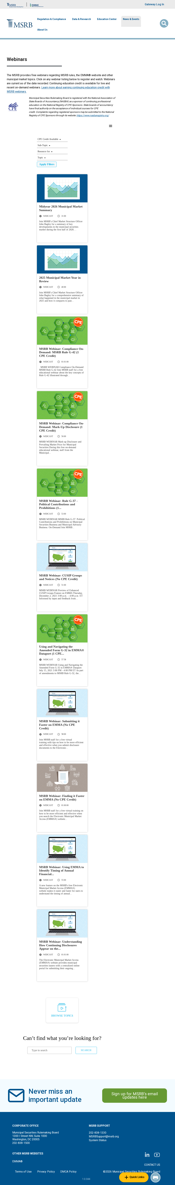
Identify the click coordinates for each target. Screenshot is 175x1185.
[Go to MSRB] (15, 4)
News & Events (131, 19)
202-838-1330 (97, 1132)
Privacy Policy (46, 1171)
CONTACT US (152, 1164)
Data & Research (81, 19)
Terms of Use (23, 1171)
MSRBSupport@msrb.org (104, 1136)
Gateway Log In (154, 4)
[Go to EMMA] (36, 4)
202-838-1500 (21, 1143)
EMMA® (17, 1161)
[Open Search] (164, 23)
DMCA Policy (68, 1171)
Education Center (107, 19)
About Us (42, 29)
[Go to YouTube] (157, 1155)
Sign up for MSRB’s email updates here (134, 1095)
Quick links (137, 1177)
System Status (97, 1140)
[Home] (19, 23)
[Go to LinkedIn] (147, 1155)
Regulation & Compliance (51, 19)
